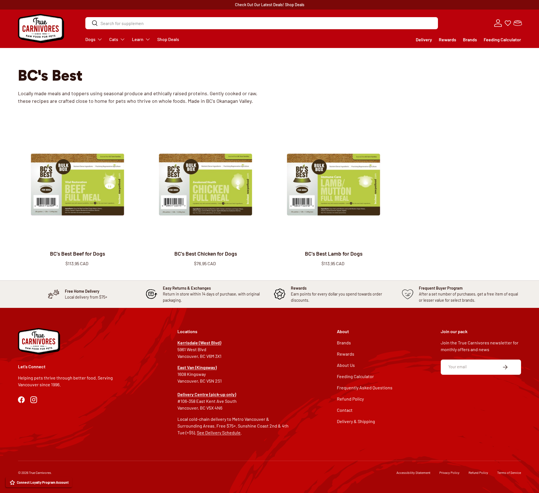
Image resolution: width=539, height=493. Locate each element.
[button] (517, 23)
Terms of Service (509, 472)
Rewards (447, 39)
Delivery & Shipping (356, 421)
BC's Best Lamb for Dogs (333, 253)
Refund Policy (350, 398)
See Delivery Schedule (219, 432)
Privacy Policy (449, 472)
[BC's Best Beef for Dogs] (77, 184)
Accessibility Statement (413, 472)
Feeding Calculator (502, 39)
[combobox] (261, 23)
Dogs (90, 39)
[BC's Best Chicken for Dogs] (205, 184)
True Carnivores (40, 472)
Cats (113, 39)
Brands (470, 39)
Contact (345, 410)
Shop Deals (294, 4)
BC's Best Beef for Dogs (77, 253)
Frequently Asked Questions (364, 387)
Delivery (424, 39)
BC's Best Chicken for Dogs (205, 253)
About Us (346, 365)
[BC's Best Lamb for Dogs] (333, 184)
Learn (137, 39)
